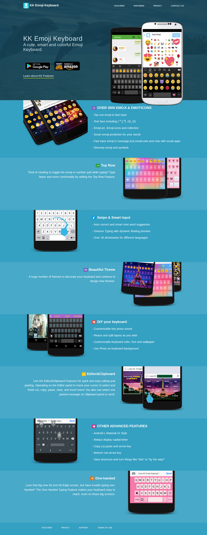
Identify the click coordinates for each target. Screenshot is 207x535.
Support (83, 528)
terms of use (104, 528)
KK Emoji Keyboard (43, 5)
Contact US (177, 6)
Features (119, 6)
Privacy (157, 6)
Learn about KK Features (38, 75)
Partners (139, 6)
